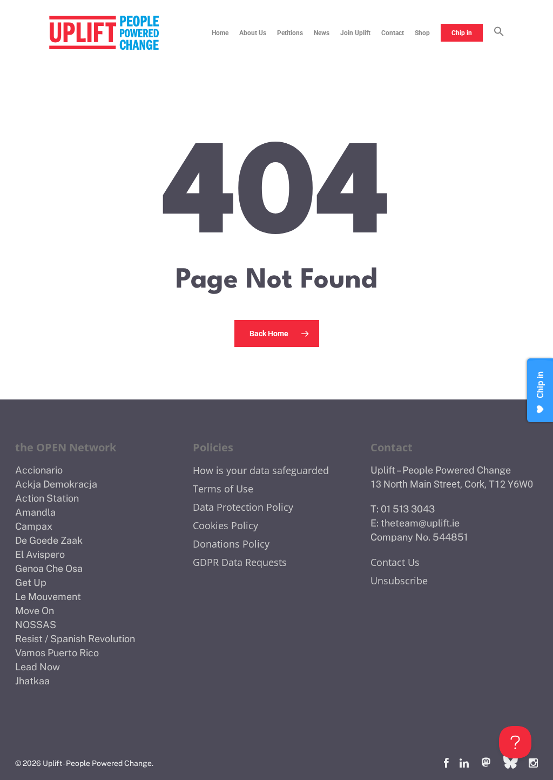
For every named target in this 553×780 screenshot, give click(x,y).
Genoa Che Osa (49, 568)
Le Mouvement (48, 596)
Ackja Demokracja (56, 484)
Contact (392, 33)
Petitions (290, 33)
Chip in (461, 33)
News (321, 33)
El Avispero (40, 554)
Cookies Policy (225, 525)
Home (220, 33)
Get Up (30, 582)
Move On (34, 610)
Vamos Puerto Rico (57, 652)
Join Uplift (355, 33)
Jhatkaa (32, 680)
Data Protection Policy (243, 507)
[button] (499, 33)
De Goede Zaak (49, 540)
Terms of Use (223, 488)
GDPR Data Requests (240, 562)
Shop (422, 33)
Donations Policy (231, 543)
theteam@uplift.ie (420, 523)
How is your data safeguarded (261, 470)
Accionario (39, 470)
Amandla (35, 512)
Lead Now (37, 666)
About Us (252, 33)
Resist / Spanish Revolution (75, 638)
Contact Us (395, 562)
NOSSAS (35, 624)
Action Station (47, 498)
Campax (33, 526)
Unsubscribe (399, 580)
